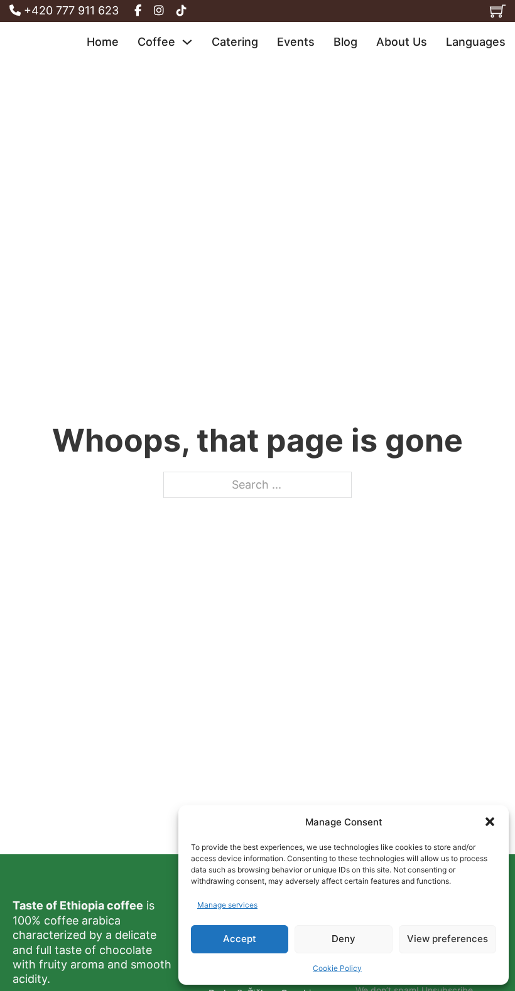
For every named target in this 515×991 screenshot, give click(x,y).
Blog (345, 41)
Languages (476, 41)
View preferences (447, 939)
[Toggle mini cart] (498, 11)
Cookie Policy (337, 968)
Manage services (227, 904)
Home (103, 41)
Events (296, 41)
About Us (401, 41)
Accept (239, 939)
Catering (235, 41)
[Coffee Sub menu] (187, 42)
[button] (490, 821)
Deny (343, 939)
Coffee (156, 41)
